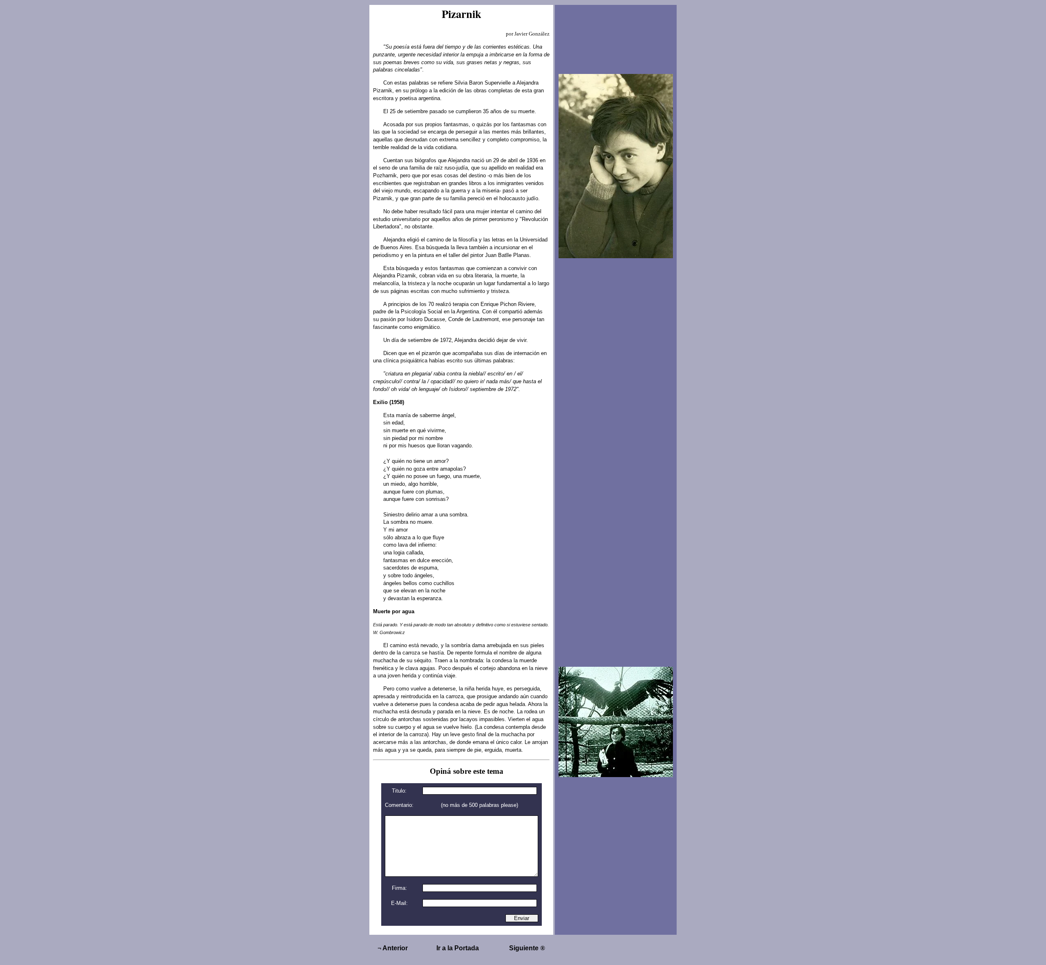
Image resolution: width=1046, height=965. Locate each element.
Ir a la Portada (457, 948)
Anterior (393, 948)
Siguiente (527, 948)
